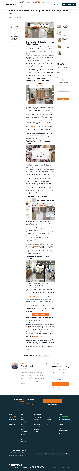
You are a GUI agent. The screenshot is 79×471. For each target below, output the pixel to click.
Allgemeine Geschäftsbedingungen (52, 467)
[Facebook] (33, 355)
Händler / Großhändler (38, 416)
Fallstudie (48, 416)
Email (53, 377)
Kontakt (47, 2)
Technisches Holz (24, 431)
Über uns (60, 414)
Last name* (66, 67)
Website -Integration (12, 419)
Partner (64, 419)
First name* (59, 67)
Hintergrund (23, 421)
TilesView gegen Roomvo (63, 433)
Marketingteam (37, 429)
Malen (22, 424)
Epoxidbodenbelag (24, 439)
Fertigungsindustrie (37, 414)
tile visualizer (36, 187)
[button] (16, 23)
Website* (58, 84)
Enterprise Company (37, 421)
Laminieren (23, 432)
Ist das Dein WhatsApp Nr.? (64, 82)
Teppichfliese (23, 427)
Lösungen (28, 2)
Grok (68, 453)
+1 (60, 79)
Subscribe (60, 384)
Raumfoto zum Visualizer (13, 421)
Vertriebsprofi (36, 431)
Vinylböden (23, 434)
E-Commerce (36, 419)
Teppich (22, 426)
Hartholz (22, 429)
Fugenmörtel (23, 441)
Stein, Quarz (23, 417)
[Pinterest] (45, 355)
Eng (20, 6)
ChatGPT (40, 453)
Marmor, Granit (24, 416)
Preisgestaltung (36, 2)
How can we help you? (61, 90)
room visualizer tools (34, 296)
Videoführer (49, 417)
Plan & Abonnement (62, 417)
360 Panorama (12, 416)
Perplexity (55, 453)
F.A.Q (48, 424)
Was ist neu (49, 419)
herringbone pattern (35, 246)
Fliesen (22, 414)
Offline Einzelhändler (37, 417)
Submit (63, 99)
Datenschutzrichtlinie (66, 467)
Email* (58, 72)
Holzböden (23, 419)
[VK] (48, 355)
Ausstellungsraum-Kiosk (13, 422)
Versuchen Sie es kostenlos (69, 4)
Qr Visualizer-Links (12, 424)
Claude (48, 453)
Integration (49, 422)
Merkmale (21, 2)
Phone (62, 77)
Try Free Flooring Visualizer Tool (40, 314)
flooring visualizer (34, 126)
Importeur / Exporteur (38, 422)
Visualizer (10, 414)
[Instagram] (39, 355)
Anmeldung (56, 4)
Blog (43, 2)
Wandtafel (23, 422)
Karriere (63, 416)
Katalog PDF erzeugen (13, 417)
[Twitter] (36, 355)
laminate (36, 336)
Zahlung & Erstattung (50, 421)
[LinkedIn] (42, 355)
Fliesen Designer (37, 424)
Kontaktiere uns (62, 421)
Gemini (62, 453)
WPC (22, 438)
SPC (22, 436)
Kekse (61, 467)
